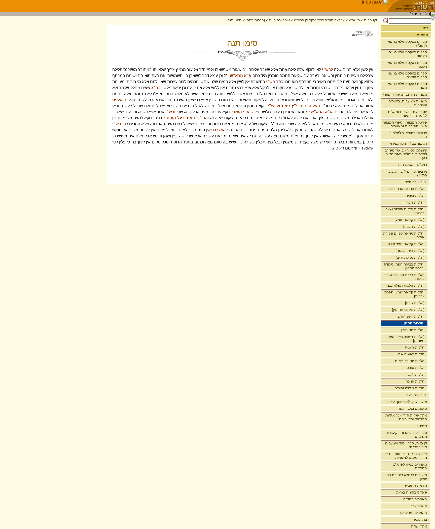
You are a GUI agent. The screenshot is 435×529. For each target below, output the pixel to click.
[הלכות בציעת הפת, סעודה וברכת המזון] (404, 266)
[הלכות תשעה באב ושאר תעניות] (406, 339)
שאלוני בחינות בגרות (411, 492)
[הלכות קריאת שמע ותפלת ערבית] (404, 294)
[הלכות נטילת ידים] (410, 257)
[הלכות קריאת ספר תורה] (405, 244)
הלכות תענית (414, 347)
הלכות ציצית (415, 196)
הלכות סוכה (415, 368)
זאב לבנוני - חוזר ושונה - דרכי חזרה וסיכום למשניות (405, 456)
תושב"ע (422, 35)
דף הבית (370, 20)
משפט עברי (418, 506)
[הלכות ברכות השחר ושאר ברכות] (405, 211)
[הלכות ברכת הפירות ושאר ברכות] (404, 277)
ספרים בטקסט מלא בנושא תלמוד (407, 54)
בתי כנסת (420, 519)
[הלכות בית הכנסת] (409, 251)
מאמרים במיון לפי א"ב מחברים (410, 466)
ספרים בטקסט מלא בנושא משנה (407, 86)
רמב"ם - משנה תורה (411, 165)
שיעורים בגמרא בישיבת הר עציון (407, 477)
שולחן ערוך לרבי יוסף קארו (407, 402)
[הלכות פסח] (414, 323)
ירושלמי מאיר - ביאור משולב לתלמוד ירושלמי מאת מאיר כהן (406, 154)
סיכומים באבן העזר (412, 408)
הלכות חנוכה (415, 381)
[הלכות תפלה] (413, 226)
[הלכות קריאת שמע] (409, 220)
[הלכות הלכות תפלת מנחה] (403, 285)
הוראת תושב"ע (416, 485)
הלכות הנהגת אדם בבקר (406, 189)
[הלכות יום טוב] (412, 330)
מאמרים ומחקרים (413, 513)
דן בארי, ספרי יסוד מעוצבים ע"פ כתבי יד (406, 445)
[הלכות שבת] (414, 303)
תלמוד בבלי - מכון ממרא (408, 143)
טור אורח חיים (415, 182)
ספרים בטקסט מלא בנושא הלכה (407, 64)
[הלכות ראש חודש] (410, 316)
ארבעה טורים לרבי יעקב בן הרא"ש (407, 173)
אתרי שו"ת (419, 526)
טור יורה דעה (416, 395)
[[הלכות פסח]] (374, 6)
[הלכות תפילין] (413, 202)
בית (425, 28)
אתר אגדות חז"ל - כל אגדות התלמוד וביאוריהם (406, 417)
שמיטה (421, 426)
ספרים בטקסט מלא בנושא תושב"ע (407, 43)
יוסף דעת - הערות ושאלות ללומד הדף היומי (407, 114)
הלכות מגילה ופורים (409, 388)
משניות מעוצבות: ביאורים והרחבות (407, 103)
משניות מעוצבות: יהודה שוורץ (404, 94)
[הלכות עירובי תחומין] (408, 310)
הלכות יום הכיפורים (409, 361)
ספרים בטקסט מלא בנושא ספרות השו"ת (407, 75)
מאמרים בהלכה (415, 499)
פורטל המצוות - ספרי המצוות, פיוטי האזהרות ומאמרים (404, 124)
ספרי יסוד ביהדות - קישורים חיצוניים (406, 434)
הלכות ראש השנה (411, 354)
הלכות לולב (416, 374)
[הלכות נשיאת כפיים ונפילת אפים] (403, 235)
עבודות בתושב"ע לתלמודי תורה (407, 135)
